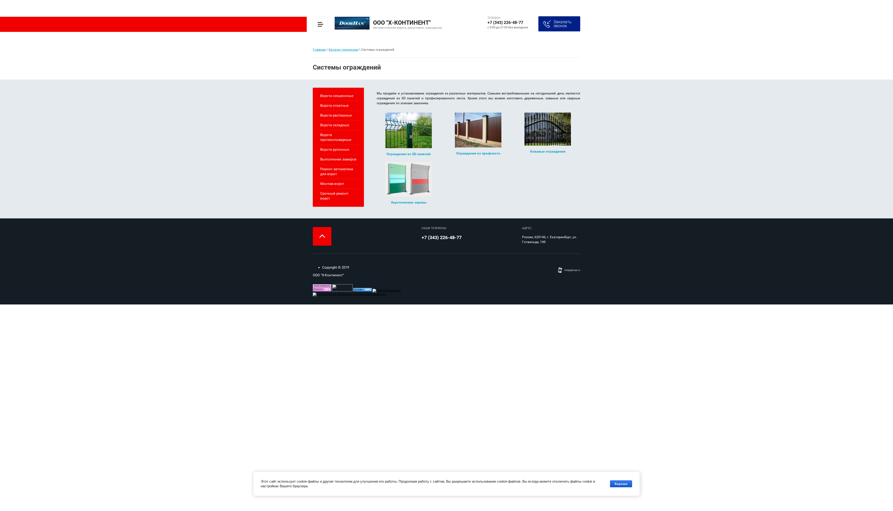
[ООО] (387, 290)
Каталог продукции (343, 49)
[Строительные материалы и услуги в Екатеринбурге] (349, 294)
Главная (319, 49)
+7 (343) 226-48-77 (505, 22)
